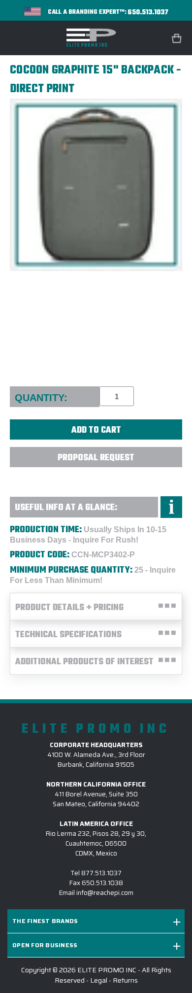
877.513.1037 (101, 873)
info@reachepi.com (104, 893)
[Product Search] (152, 38)
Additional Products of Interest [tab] (84, 662)
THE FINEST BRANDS (45, 920)
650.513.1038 (102, 883)
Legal (98, 980)
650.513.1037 (148, 12)
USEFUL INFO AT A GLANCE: (66, 508)
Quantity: (41, 397)
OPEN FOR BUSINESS (44, 945)
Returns (125, 980)
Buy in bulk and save (96, 479)
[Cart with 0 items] (178, 38)
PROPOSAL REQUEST (96, 458)
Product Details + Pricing (69, 608)
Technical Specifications (68, 635)
